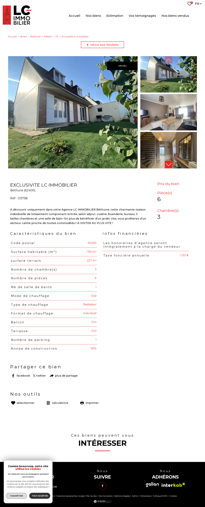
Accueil (74, 16)
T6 (56, 36)
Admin (135, 496)
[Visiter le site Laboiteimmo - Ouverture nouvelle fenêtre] (102, 502)
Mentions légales (122, 496)
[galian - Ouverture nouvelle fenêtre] (152, 484)
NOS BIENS (93, 16)
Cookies (173, 496)
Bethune (35, 36)
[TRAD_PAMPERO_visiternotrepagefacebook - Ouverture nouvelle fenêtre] (102, 485)
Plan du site (91, 496)
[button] (168, 164)
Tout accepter (40, 495)
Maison (48, 36)
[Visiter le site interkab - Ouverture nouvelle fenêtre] (173, 485)
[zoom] (73, 167)
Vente (23, 36)
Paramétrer (16, 495)
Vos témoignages (142, 16)
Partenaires (145, 496)
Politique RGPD (160, 496)
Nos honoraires (105, 496)
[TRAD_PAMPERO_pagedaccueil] (17, 23)
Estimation (114, 16)
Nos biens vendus (175, 16)
